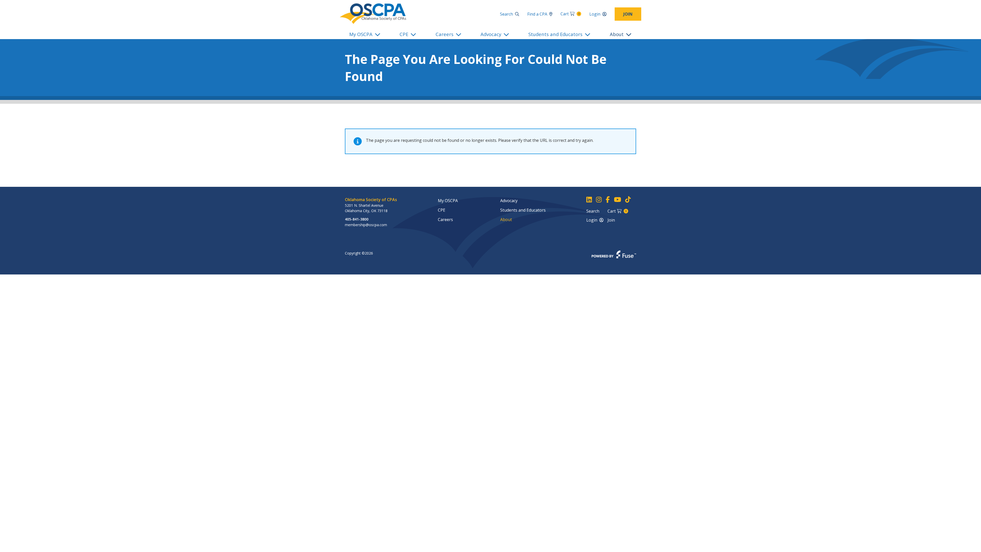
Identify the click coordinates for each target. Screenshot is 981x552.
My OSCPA (360, 34)
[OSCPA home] (373, 13)
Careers (444, 34)
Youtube (617, 200)
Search (506, 14)
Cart (570, 14)
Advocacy (491, 34)
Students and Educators (555, 34)
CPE (404, 34)
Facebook (608, 200)
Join (628, 14)
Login (594, 14)
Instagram (599, 200)
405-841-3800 (356, 219)
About (617, 34)
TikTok (628, 200)
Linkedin (589, 200)
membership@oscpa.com (366, 224)
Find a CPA (537, 14)
